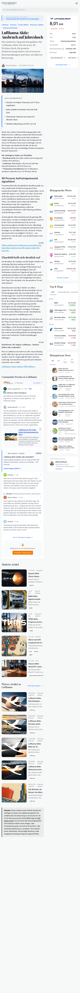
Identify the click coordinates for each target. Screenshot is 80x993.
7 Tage (65, 361)
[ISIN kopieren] (64, 58)
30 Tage (72, 361)
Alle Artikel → (59, 469)
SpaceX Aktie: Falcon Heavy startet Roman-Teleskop (34, 575)
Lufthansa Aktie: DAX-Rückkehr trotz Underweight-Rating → (22, 19)
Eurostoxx (60, 292)
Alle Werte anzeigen (63, 278)
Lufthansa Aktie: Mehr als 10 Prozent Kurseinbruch (34, 745)
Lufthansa (5, 25)
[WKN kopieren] (78, 58)
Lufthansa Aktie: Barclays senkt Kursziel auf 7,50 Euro (34, 722)
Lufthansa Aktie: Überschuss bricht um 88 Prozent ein (35, 768)
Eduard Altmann (11, 65)
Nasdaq (66, 292)
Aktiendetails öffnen (62, 65)
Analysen (13, 25)
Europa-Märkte (23, 25)
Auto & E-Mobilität (38, 592)
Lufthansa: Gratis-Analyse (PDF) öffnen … (19, 367)
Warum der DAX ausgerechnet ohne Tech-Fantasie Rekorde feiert (36, 641)
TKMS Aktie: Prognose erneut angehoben (35, 620)
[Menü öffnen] (76, 3)
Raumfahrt (39, 570)
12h (52, 361)
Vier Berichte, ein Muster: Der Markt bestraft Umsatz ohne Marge (35, 791)
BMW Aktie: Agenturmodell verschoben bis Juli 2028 (34, 598)
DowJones (73, 292)
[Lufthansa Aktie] (63, 19)
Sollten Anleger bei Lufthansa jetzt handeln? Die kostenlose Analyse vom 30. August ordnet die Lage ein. (21, 248)
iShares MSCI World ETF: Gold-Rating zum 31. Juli (35, 665)
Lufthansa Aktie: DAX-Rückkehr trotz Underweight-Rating (35, 700)
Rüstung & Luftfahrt (37, 25)
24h (58, 361)
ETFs (37, 661)
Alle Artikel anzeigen (34, 686)
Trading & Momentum (10, 28)
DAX (52, 292)
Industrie (38, 636)
